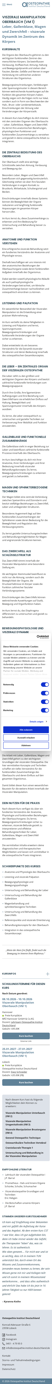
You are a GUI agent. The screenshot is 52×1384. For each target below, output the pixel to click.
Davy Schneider (19, 1071)
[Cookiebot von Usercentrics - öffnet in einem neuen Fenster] (37, 637)
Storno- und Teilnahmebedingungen (21, 1360)
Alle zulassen (26, 730)
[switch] (45, 693)
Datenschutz (9, 1369)
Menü (9, 4)
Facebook (11, 1334)
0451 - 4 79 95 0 (14, 1343)
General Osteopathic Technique (23, 1137)
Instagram (11, 1339)
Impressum (8, 1364)
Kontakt (6, 1355)
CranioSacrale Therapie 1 (19, 1147)
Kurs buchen (26, 1035)
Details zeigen (36, 721)
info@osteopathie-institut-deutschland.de (28, 1348)
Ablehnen (26, 745)
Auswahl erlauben (26, 737)
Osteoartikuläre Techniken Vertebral (26, 1142)
